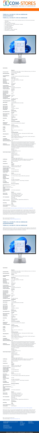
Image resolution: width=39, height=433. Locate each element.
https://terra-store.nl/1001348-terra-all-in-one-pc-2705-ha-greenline (21, 407)
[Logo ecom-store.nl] (19, 3)
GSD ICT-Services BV (21, 432)
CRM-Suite (31, 432)
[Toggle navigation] (4, 10)
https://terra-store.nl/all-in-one (15, 418)
